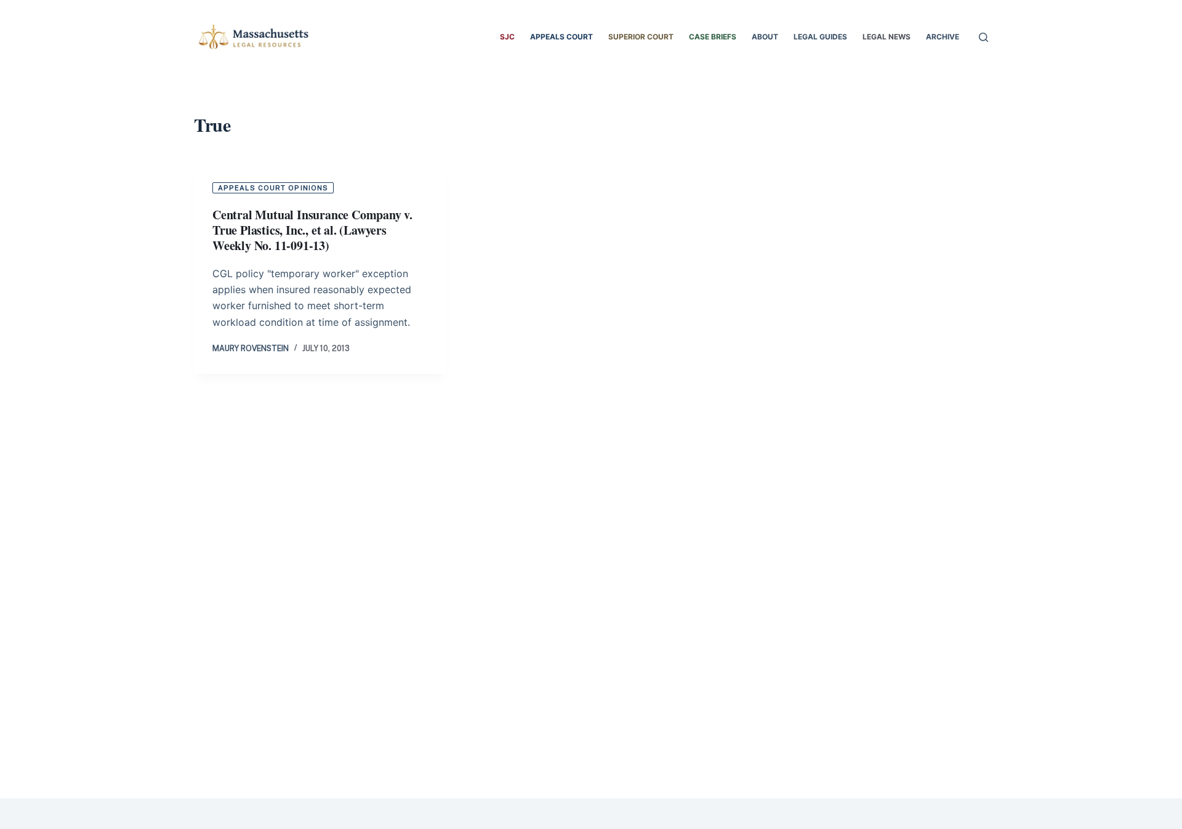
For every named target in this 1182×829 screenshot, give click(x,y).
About (765, 36)
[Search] (983, 37)
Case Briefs (712, 36)
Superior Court (640, 36)
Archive (942, 36)
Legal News (886, 36)
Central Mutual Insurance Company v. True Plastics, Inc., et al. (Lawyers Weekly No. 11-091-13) (312, 230)
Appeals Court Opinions (273, 188)
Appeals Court (561, 36)
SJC (507, 36)
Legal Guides (820, 36)
